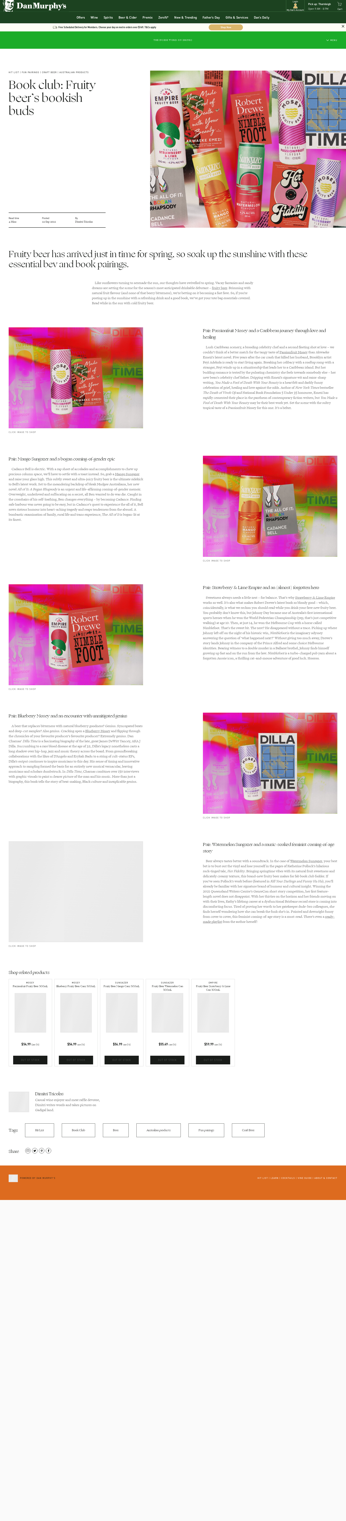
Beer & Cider (128, 17)
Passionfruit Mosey (294, 352)
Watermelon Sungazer (306, 861)
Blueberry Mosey (97, 731)
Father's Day (211, 17)
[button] (295, 6)
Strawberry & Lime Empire (315, 597)
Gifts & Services (237, 17)
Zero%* (163, 17)
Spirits (108, 17)
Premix (148, 17)
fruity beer (219, 288)
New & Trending (185, 17)
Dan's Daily (261, 17)
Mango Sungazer (127, 474)
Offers (81, 17)
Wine (94, 17)
